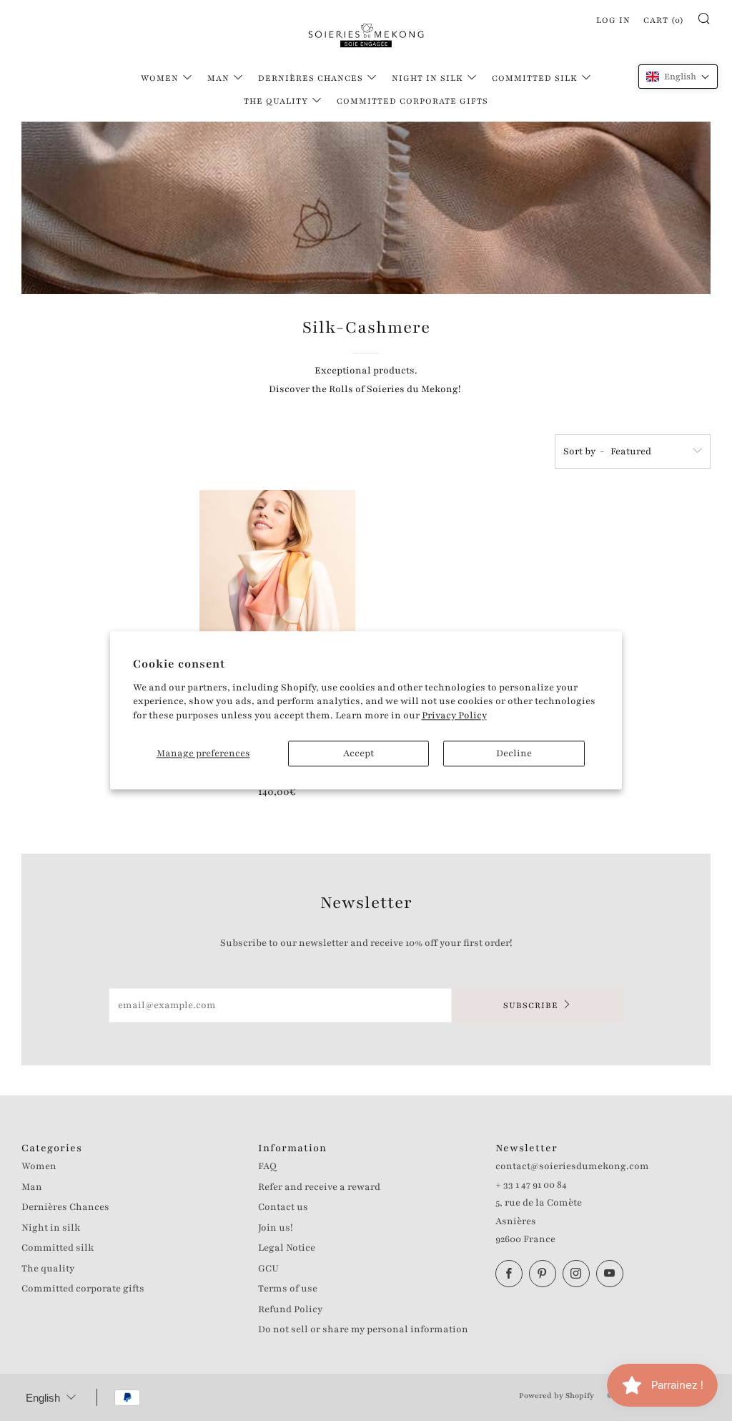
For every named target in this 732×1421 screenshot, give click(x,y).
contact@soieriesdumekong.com (572, 1166)
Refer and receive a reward (319, 1187)
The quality (276, 101)
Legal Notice (286, 1247)
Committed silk (535, 78)
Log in (613, 20)
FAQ (267, 1166)
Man (218, 78)
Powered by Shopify (556, 1395)
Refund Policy (290, 1309)
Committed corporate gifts (412, 101)
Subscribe (530, 1005)
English (43, 1398)
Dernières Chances (310, 78)
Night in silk (427, 78)
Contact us (283, 1207)
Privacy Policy (454, 715)
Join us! (275, 1227)
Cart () (663, 20)
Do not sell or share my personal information (363, 1329)
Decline (514, 754)
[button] (678, 76)
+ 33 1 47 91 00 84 (531, 1184)
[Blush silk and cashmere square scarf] (277, 607)
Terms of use (287, 1288)
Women (160, 78)
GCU (268, 1268)
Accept (358, 754)
